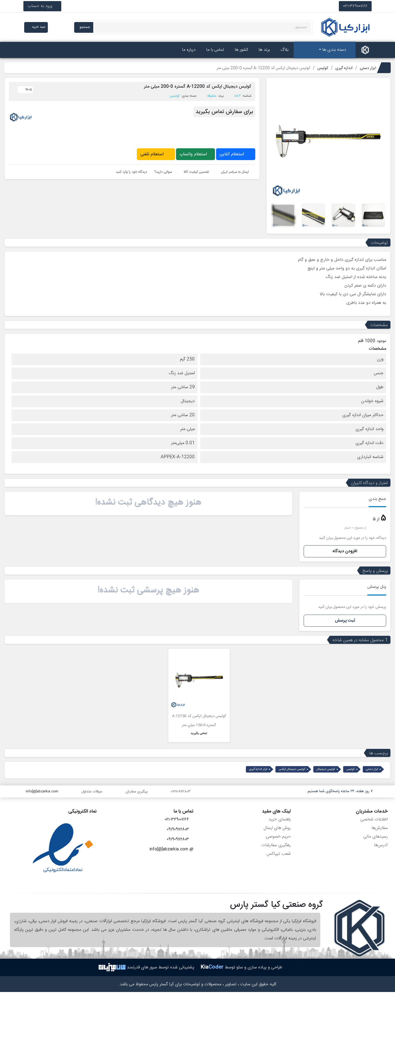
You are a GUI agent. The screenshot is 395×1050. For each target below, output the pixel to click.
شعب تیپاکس (279, 853)
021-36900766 (355, 6)
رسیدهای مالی (375, 836)
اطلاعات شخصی (374, 819)
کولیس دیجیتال (326, 769)
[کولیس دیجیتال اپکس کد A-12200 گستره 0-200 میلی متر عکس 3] (343, 215)
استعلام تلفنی (152, 154)
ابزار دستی (372, 769)
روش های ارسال (277, 828)
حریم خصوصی (278, 836)
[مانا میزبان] (112, 967)
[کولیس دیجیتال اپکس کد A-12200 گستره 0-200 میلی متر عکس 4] (313, 215)
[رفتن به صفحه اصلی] (365, 50)
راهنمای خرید (279, 819)
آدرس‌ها (381, 845)
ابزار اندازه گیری (258, 769)
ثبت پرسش (345, 620)
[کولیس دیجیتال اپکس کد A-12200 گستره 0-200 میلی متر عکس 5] (283, 215)
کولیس (175, 96)
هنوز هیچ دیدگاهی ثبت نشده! (148, 502)
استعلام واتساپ (193, 154)
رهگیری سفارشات (276, 845)
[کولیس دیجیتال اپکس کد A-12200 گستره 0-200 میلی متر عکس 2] (373, 215)
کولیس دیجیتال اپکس (292, 769)
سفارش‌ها (379, 828)
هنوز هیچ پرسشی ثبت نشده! (148, 590)
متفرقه (211, 96)
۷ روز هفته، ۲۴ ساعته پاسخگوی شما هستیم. (340, 791)
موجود (381, 341)
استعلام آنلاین (232, 154)
